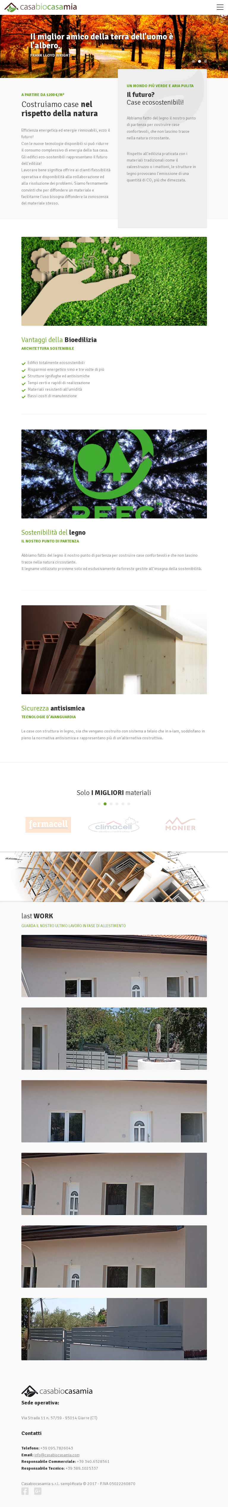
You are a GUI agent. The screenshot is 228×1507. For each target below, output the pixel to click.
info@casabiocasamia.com (57, 1455)
